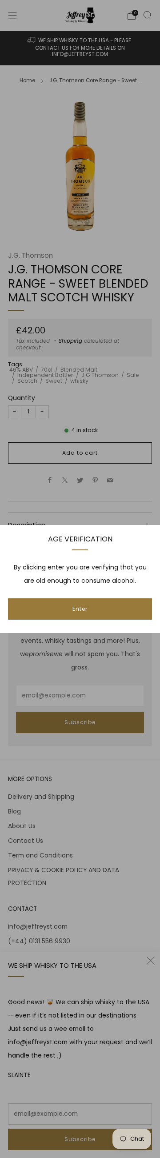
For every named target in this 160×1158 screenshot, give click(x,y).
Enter (80, 609)
